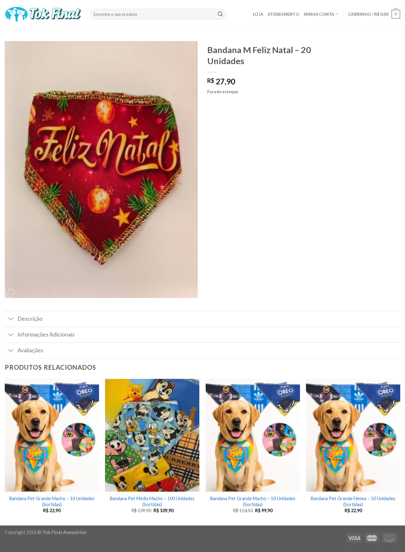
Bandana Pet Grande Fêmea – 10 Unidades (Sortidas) (353, 501)
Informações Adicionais (46, 334)
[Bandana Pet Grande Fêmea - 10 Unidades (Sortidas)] (353, 435)
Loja (258, 14)
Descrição (29, 318)
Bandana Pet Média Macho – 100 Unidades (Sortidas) (152, 501)
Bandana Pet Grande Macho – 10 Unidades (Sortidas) (52, 501)
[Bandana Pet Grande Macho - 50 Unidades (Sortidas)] (253, 435)
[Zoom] (13, 290)
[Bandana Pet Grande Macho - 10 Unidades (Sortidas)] (52, 435)
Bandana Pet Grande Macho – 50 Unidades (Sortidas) (253, 501)
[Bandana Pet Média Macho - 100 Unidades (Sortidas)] (152, 435)
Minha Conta (319, 14)
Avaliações (30, 350)
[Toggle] (11, 319)
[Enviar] (220, 14)
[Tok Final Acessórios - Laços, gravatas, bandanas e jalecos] (43, 14)
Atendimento (283, 14)
